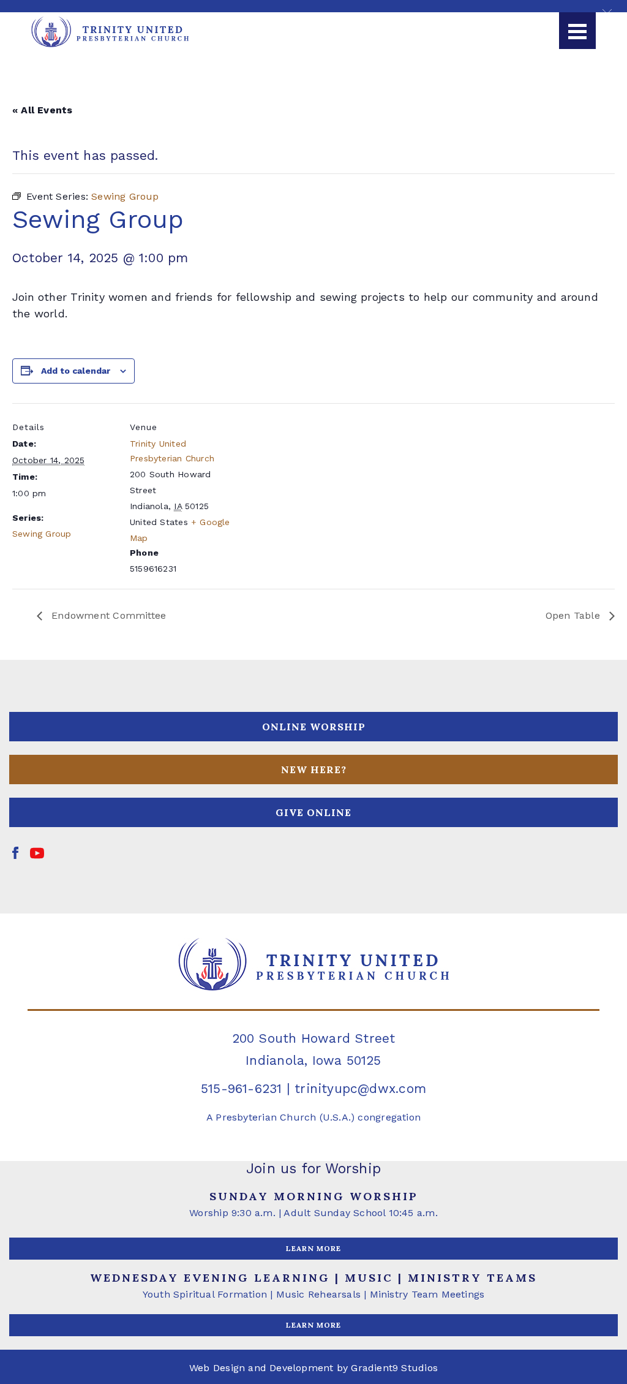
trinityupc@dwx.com (360, 1088)
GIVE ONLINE (313, 812)
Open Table (574, 615)
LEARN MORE (313, 1248)
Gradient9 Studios (394, 1368)
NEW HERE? (314, 769)
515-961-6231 (241, 1088)
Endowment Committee (107, 615)
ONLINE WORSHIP (314, 726)
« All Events (42, 110)
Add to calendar (75, 371)
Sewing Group (42, 534)
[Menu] (577, 30)
